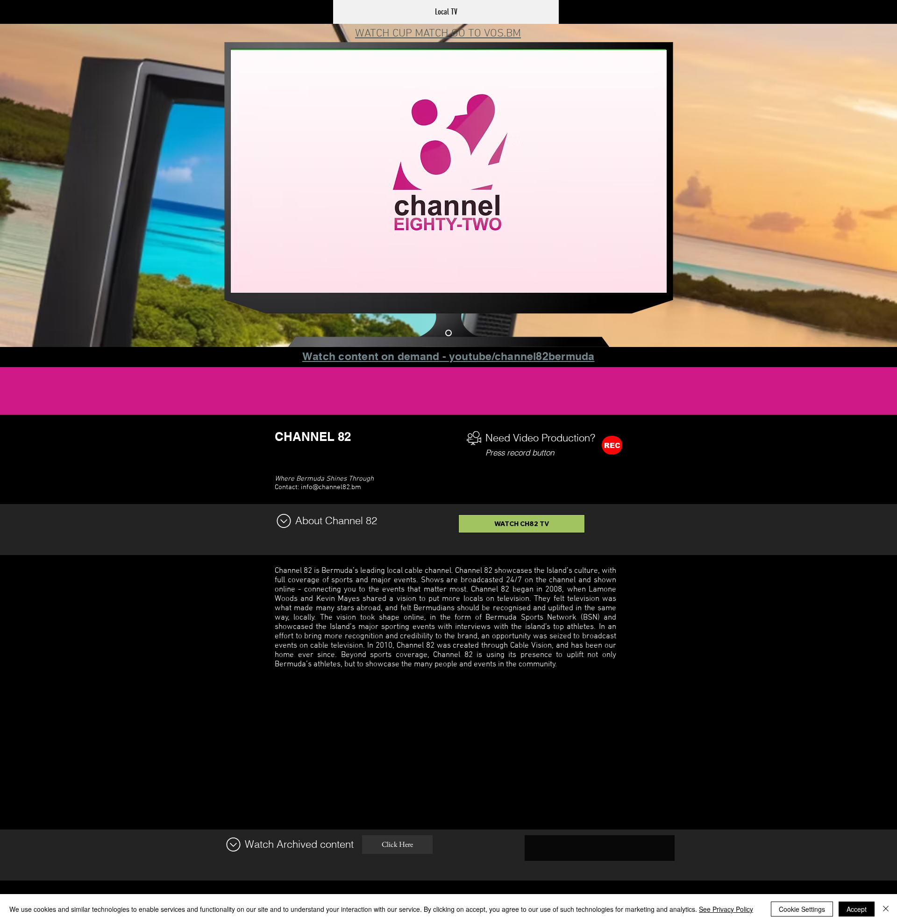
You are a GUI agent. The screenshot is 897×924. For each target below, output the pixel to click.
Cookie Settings (802, 909)
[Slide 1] (448, 333)
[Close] (885, 909)
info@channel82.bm (331, 487)
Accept (857, 909)
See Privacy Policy (726, 909)
